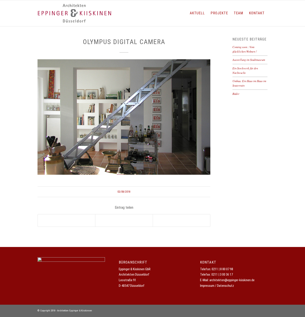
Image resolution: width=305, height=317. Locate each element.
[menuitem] (197, 13)
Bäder (235, 94)
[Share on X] (66, 220)
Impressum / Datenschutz (217, 286)
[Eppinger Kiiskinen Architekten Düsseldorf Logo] (74, 13)
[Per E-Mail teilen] (181, 220)
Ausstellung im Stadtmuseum (248, 60)
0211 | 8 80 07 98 (222, 269)
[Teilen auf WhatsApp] (123, 220)
